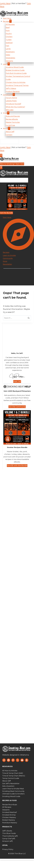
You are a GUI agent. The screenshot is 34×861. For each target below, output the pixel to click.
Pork (8, 30)
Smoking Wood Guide (15, 67)
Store (5, 261)
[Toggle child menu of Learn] (9, 63)
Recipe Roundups (9, 804)
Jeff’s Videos (11, 88)
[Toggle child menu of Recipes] (10, 21)
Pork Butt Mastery (9, 823)
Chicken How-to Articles (15, 82)
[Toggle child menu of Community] (14, 94)
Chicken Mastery (9, 817)
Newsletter (7, 264)
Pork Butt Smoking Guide (16, 73)
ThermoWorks (8, 836)
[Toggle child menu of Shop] (8, 112)
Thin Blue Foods (9, 833)
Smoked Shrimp (9, 815)
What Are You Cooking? (15, 107)
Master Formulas (13, 122)
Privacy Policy (7, 849)
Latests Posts (11, 101)
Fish (7, 46)
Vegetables (10, 58)
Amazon (5, 841)
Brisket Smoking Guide (15, 70)
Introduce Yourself (13, 104)
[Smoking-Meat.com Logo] (16, 749)
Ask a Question (8, 786)
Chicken (9, 37)
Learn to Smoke (9, 255)
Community (8, 95)
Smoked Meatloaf (9, 812)
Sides (8, 55)
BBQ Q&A (9, 110)
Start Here (7, 18)
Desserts (9, 61)
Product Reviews (13, 91)
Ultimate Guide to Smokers (13, 794)
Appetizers (10, 52)
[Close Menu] (1, 167)
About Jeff (10, 132)
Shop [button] (5, 113)
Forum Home (11, 98)
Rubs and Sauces (13, 116)
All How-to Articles (9, 771)
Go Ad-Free (10, 125)
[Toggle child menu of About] (9, 128)
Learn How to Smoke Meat (13, 789)
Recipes (6, 21)
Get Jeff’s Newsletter (10, 783)
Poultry (9, 33)
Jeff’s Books (7, 831)
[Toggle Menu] (1, 155)
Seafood (9, 43)
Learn (5, 64)
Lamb (8, 49)
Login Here (5, 3)
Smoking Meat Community (13, 791)
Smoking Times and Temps (17, 85)
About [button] (5, 128)
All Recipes (10, 24)
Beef (8, 27)
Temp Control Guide (10, 778)
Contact (9, 135)
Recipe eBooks (12, 119)
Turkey (9, 40)
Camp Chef (7, 838)
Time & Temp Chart (10, 773)
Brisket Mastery (8, 820)
